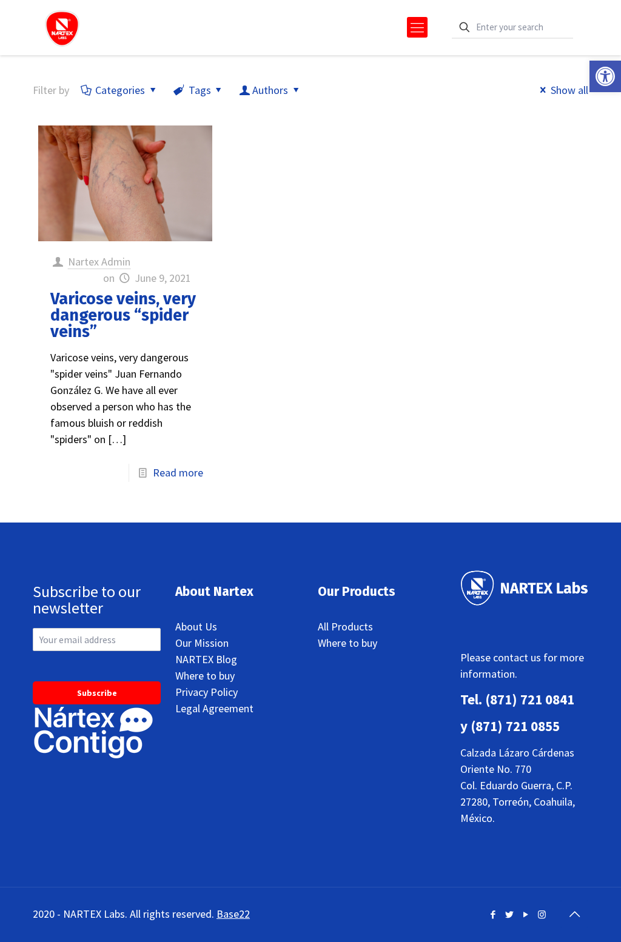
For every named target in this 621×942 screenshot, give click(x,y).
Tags (200, 90)
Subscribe (97, 692)
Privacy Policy (206, 692)
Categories (120, 90)
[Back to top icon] (574, 914)
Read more (178, 472)
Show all (569, 90)
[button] (605, 76)
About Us (196, 626)
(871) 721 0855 (515, 726)
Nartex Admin (99, 262)
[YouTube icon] (525, 914)
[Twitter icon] (509, 914)
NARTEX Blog (206, 659)
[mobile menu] (417, 27)
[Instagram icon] (541, 914)
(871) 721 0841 (529, 699)
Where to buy (205, 676)
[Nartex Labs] (62, 27)
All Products (345, 626)
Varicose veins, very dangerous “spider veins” (123, 315)
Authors (270, 90)
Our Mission (202, 643)
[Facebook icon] (492, 914)
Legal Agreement (214, 708)
